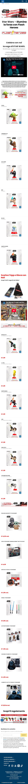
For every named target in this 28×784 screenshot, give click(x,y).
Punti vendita (21, 782)
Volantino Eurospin (7, 782)
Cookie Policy (8, 771)
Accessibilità (18, 772)
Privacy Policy (10, 772)
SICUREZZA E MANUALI (9, 759)
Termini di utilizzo (18, 771)
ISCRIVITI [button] (24, 735)
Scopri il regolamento (14, 711)
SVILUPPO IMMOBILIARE (9, 761)
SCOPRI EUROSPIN (8, 757)
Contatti (6, 763)
